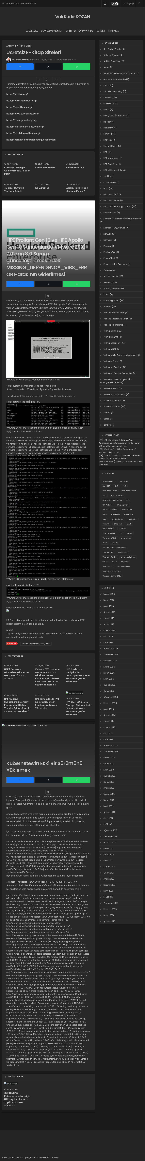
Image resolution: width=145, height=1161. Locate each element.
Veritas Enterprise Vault (116, 318)
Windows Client (112, 400)
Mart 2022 (109, 806)
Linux (106, 188)
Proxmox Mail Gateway (115, 264)
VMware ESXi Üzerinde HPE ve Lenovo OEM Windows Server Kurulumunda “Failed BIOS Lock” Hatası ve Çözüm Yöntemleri (47, 677)
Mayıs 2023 (109, 757)
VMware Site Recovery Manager (120, 355)
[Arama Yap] (105, 3)
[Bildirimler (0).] (139, 3)
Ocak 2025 (109, 690)
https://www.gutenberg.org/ (21, 120)
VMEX (105, 543)
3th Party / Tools (112, 49)
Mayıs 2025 (109, 666)
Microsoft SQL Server (114, 227)
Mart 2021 (108, 860)
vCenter (122, 528)
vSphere (124, 562)
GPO (104, 495)
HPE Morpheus (111, 157)
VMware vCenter (112, 367)
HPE (105, 152)
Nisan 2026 (109, 600)
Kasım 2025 (109, 630)
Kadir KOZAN (127, 509)
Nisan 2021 (109, 854)
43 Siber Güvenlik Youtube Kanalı (14, 190)
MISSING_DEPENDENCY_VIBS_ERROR (36, 644)
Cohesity (108, 97)
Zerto (106, 418)
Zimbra (107, 424)
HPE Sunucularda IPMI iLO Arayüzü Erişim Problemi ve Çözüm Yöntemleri (47, 704)
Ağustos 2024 (111, 697)
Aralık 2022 (109, 787)
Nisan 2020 (109, 915)
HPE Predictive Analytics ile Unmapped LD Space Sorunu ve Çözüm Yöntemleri (78, 675)
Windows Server (112, 406)
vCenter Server (109, 533)
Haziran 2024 (110, 703)
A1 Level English (111, 54)
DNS (116, 486)
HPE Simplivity (122, 505)
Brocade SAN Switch (114, 79)
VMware (114, 543)
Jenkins (107, 176)
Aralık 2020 (109, 878)
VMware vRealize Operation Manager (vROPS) (116, 381)
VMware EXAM (111, 336)
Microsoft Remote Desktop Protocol (122, 218)
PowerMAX (115, 514)
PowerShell (109, 258)
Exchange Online (110, 491)
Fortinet (108, 133)
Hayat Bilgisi (110, 145)
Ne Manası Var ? (75, 167)
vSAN (114, 562)
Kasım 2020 (109, 884)
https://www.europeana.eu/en (22, 113)
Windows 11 (107, 566)
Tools (106, 294)
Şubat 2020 (109, 921)
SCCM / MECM (111, 276)
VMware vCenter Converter (118, 373)
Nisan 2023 (109, 763)
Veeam (107, 306)
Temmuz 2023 (111, 751)
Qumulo (108, 270)
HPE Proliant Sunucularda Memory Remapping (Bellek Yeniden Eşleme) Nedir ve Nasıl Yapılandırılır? (17, 705)
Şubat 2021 (109, 866)
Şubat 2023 (109, 775)
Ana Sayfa (32, 30)
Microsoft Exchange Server (117, 206)
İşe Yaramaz (42, 188)
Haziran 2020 (110, 909)
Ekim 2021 (108, 818)
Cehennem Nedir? (45, 167)
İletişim (100, 30)
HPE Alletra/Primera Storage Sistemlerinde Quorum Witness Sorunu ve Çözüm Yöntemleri (78, 708)
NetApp (108, 233)
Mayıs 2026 (109, 594)
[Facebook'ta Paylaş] (20, 66)
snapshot (118, 524)
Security (108, 282)
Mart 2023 (109, 769)
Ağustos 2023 (111, 745)
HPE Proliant (107, 505)
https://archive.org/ (17, 94)
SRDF (129, 524)
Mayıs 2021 (109, 848)
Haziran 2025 (110, 660)
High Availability (117, 495)
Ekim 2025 (109, 636)
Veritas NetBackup (113, 324)
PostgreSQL (110, 252)
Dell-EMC (108, 103)
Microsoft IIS (110, 212)
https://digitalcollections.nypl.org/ (25, 126)
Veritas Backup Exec (114, 312)
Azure (106, 67)
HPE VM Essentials (113, 170)
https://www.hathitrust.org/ (21, 100)
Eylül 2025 (108, 642)
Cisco (106, 85)
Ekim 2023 (108, 733)
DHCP (106, 109)
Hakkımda (113, 30)
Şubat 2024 (109, 715)
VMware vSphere (128, 557)
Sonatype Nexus (112, 288)
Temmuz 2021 (111, 836)
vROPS (105, 562)
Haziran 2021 (110, 842)
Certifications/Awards (79, 30)
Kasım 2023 (109, 727)
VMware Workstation (114, 394)
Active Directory (112, 61)
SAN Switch (132, 519)
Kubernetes (110, 182)
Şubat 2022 (109, 812)
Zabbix (107, 412)
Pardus (107, 245)
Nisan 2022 (109, 800)
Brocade (124, 481)
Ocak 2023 (109, 781)
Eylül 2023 (108, 739)
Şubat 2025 (109, 684)
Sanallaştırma (116, 519)
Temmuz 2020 (111, 903)
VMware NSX (110, 348)
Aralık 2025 (109, 624)
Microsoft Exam (112, 200)
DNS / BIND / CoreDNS (115, 115)
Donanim (108, 127)
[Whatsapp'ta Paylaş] (76, 66)
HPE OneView (110, 164)
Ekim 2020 (108, 890)
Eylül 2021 (108, 824)
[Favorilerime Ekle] (39, 79)
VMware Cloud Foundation (114, 547)
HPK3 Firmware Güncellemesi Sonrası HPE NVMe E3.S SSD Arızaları (16, 674)
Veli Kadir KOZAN (72, 16)
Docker (107, 121)
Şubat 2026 (109, 612)
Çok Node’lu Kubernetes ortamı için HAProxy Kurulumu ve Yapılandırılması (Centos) (17, 1099)
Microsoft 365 (111, 194)
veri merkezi (126, 538)
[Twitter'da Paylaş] (48, 66)
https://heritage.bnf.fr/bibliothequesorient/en (31, 139)
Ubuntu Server (108, 528)
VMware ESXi (110, 330)
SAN (104, 519)
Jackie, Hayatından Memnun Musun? (77, 190)
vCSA (129, 533)
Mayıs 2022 (109, 793)
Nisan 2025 (109, 672)
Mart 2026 (109, 606)
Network (108, 239)
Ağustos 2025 (111, 648)
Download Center (51, 30)
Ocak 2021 (109, 872)
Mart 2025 (109, 678)
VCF (121, 533)
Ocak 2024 (109, 721)
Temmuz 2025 (111, 654)
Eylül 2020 (108, 896)
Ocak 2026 (109, 618)
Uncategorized (111, 300)
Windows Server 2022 (112, 571)
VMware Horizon (112, 342)
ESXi (124, 486)
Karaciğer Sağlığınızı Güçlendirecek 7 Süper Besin (17, 170)
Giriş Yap (130, 3)
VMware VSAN (111, 388)
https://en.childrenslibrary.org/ (23, 133)
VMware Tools (111, 361)
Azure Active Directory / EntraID (120, 73)
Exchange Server (128, 491)
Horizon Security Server (112, 500)
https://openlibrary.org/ (19, 107)
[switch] (115, 4)
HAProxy (108, 139)
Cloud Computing (113, 91)
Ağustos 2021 (110, 830)
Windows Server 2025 (112, 576)
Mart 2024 (109, 709)
